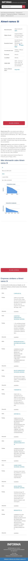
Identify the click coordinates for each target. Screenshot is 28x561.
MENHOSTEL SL (18, 510)
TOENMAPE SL (17, 389)
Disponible (17, 69)
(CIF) (16, 30)
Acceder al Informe (14, 123)
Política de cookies (14, 554)
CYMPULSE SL (17, 293)
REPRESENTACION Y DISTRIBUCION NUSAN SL (19, 343)
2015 (3, 173)
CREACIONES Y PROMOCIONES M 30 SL (19, 443)
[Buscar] (24, 6)
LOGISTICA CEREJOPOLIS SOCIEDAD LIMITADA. (19, 317)
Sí (2, 167)
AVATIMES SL (17, 414)
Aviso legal (14, 553)
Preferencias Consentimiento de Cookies (14, 555)
